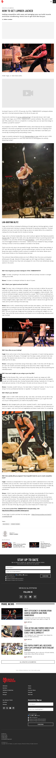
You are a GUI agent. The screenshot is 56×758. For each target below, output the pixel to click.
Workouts (5, 685)
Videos (29, 688)
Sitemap (5, 704)
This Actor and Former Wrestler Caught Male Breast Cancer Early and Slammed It (39, 630)
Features (5, 692)
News (14, 542)
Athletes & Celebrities (8, 8)
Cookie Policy (4, 737)
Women (26, 575)
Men (22, 575)
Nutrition (5, 688)
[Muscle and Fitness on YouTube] (30, 596)
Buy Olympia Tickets (8, 700)
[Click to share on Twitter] (1, 377)
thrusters (4, 309)
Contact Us (3, 733)
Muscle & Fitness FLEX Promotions (15, 580)
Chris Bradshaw (29, 239)
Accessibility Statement (6, 739)
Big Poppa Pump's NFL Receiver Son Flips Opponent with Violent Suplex (39, 647)
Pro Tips (42, 542)
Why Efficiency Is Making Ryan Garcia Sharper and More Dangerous (46, 545)
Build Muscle (6, 524)
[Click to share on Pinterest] (1, 380)
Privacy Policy (4, 736)
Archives (5, 702)
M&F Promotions (11, 576)
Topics (29, 685)
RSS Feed (30, 694)
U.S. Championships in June (30, 136)
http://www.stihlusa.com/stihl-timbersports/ (15, 510)
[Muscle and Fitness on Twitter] (25, 596)
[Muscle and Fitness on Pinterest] (35, 596)
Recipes (4, 694)
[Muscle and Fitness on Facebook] (21, 596)
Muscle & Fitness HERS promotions (15, 578)
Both (18, 575)
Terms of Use (4, 735)
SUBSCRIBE (45, 576)
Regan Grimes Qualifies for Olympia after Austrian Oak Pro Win (19, 546)
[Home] (2, 2)
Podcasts (30, 692)
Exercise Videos (32, 690)
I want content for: (9, 575)
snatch (37, 292)
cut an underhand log (23, 117)
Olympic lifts (5, 238)
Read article (28, 622)
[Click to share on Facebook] (1, 375)
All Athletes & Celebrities (28, 662)
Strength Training (15, 524)
